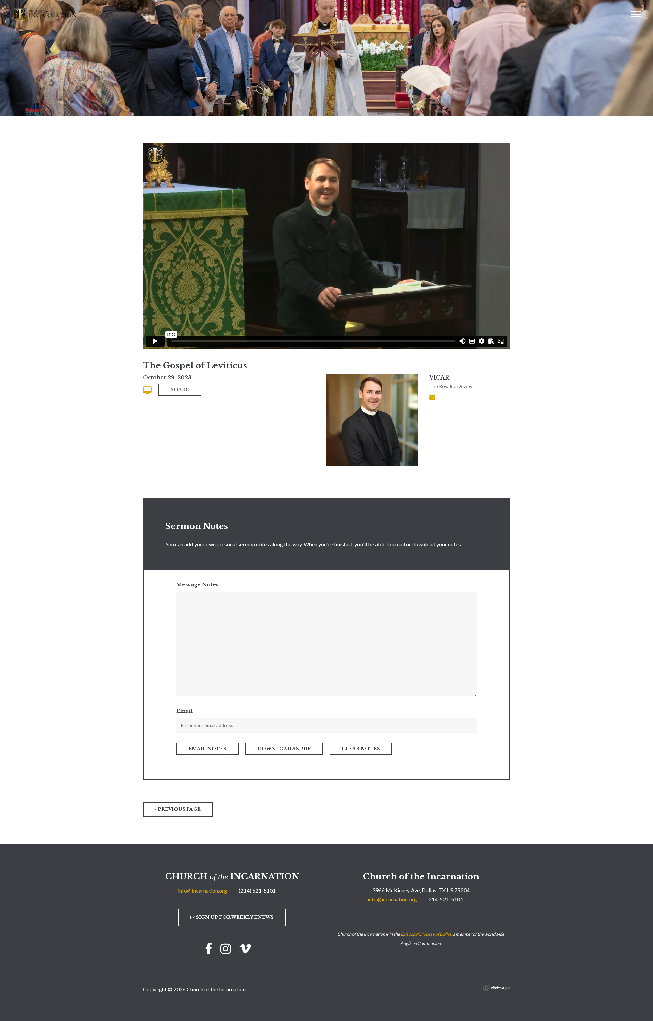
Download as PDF (284, 749)
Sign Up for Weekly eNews (234, 917)
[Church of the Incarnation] (45, 13)
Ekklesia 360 (496, 988)
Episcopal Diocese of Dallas (426, 934)
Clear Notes (361, 749)
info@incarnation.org (202, 890)
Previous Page (179, 809)
